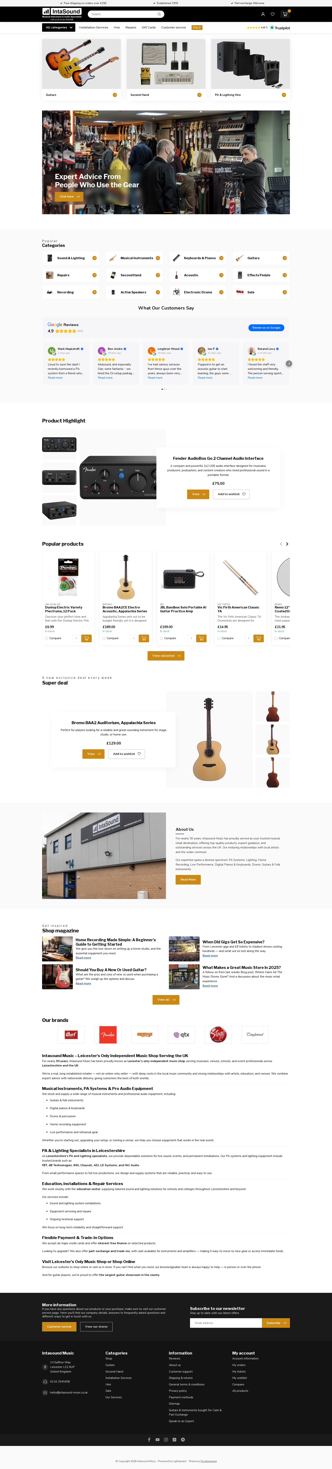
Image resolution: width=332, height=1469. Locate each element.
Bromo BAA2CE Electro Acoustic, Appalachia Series (125, 609)
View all (164, 1000)
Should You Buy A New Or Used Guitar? (111, 970)
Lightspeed (179, 1461)
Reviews (174, 1358)
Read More (188, 879)
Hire (117, 27)
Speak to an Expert (181, 1421)
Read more (83, 958)
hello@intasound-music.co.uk (69, 1392)
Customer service (173, 27)
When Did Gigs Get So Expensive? (234, 942)
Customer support (181, 1372)
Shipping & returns (181, 1378)
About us (175, 1365)
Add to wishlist (229, 494)
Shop (108, 1358)
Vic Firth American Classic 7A (238, 609)
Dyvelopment (209, 1461)
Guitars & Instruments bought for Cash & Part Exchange (195, 1412)
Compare (55, 638)
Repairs (130, 27)
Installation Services (93, 27)
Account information (245, 1358)
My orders (239, 1365)
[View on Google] (52, 351)
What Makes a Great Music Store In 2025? (242, 967)
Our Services (113, 1397)
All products (240, 1391)
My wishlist (239, 1378)
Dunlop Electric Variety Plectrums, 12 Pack (63, 609)
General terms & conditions (186, 1384)
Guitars (110, 1365)
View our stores (96, 1327)
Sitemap (174, 1404)
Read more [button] (55, 378)
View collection (164, 656)
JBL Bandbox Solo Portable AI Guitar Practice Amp (183, 609)
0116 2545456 (60, 1382)
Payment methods (181, 1397)
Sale (108, 1391)
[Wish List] (273, 14)
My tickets (239, 1372)
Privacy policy (178, 1391)
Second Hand (114, 1372)
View (195, 494)
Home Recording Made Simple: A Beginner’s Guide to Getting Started (116, 942)
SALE (197, 27)
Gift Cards (149, 27)
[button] (43, 363)
